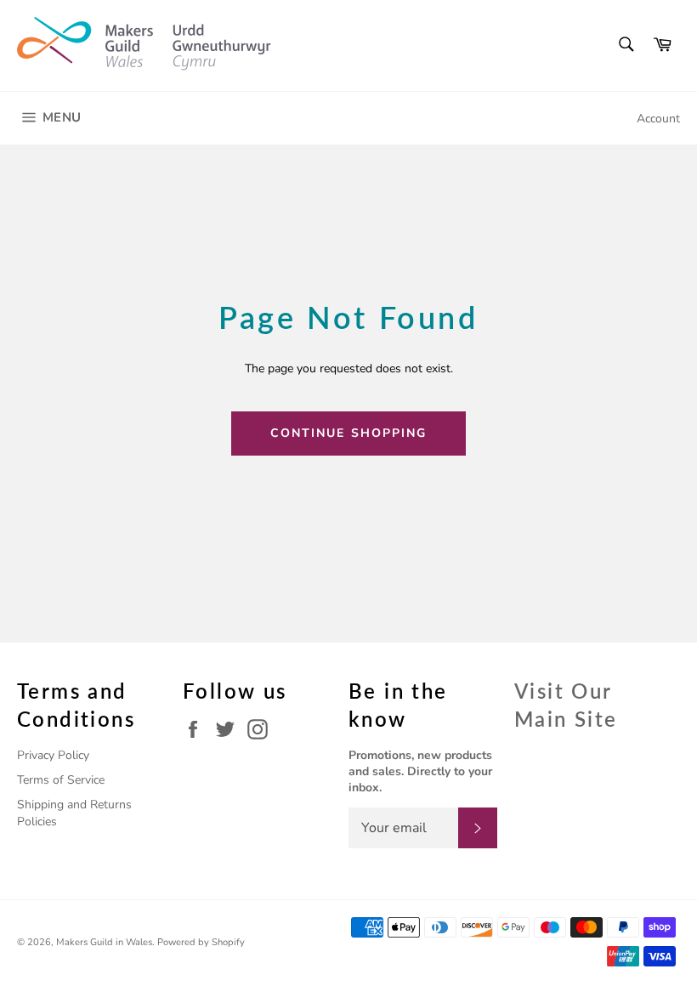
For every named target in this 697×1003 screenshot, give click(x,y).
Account (658, 118)
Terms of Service (61, 780)
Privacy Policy (53, 755)
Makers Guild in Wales (104, 942)
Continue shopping (349, 433)
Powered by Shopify (201, 942)
